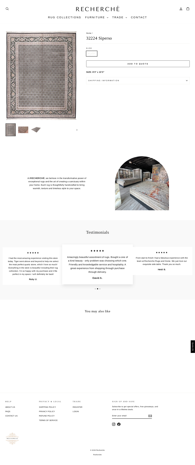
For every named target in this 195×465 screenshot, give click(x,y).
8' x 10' (91, 53)
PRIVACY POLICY (47, 411)
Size (89, 48)
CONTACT (139, 17)
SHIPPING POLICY (47, 407)
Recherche (97, 455)
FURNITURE (95, 17)
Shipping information (103, 81)
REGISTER (77, 407)
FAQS (7, 411)
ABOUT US (10, 407)
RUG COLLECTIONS (64, 17)
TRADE (118, 17)
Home (88, 33)
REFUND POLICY (47, 416)
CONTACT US (11, 416)
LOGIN (76, 411)
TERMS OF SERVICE (48, 420)
